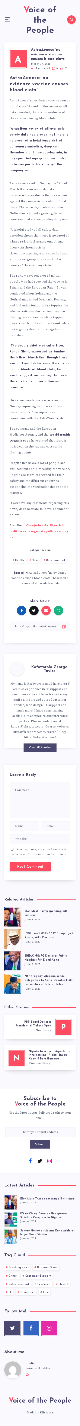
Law (46, 1292)
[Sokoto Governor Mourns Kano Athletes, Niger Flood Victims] (10, 1236)
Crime (13, 1275)
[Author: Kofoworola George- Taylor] (17, 668)
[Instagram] (50, 1160)
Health (19, 560)
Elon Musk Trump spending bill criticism (47, 1199)
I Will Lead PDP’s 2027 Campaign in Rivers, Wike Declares (49, 935)
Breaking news (19, 1267)
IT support (27, 1292)
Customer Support (38, 1275)
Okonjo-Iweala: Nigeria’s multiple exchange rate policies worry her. (39, 531)
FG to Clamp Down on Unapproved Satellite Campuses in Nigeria (44, 1215)
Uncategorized (55, 560)
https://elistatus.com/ (40, 737)
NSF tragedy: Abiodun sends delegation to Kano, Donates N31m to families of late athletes (49, 980)
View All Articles (40, 747)
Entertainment (19, 1284)
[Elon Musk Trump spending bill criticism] (12, 916)
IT (10, 1292)
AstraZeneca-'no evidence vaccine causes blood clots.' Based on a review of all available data (40, 578)
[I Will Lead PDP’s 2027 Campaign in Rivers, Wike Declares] (12, 938)
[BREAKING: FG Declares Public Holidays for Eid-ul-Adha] (12, 960)
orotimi (31, 1363)
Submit (40, 1144)
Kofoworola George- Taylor (49, 669)
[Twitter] (40, 1160)
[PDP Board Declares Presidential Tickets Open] (40, 1027)
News (35, 560)
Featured (44, 1284)
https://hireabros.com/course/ (35, 732)
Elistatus (47, 1412)
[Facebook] (30, 1160)
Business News (47, 1267)
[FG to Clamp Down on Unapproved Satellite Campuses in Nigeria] (10, 1219)
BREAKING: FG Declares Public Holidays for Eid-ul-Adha (46, 957)
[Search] (71, 19)
